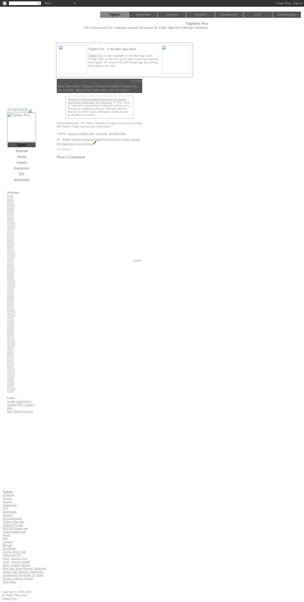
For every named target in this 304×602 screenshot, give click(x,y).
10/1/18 (11, 389)
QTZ (257, 14)
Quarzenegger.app (14, 531)
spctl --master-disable (16, 565)
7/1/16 (10, 332)
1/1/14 (10, 259)
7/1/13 (10, 244)
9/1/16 (10, 337)
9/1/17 (10, 367)
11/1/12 (11, 225)
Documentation (12, 518)
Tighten (114, 14)
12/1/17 (11, 374)
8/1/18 (10, 386)
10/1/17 (11, 369)
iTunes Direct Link (14, 552)
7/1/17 (10, 362)
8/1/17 (10, 364)
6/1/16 (10, 330)
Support (8, 515)
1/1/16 (10, 318)
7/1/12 (10, 215)
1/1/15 (10, 288)
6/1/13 (10, 242)
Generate (143, 14)
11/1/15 (11, 313)
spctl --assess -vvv (15, 558)
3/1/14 (10, 264)
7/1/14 (10, 274)
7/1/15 (10, 303)
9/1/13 (10, 249)
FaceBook (9, 548)
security (101, 133)
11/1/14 (11, 283)
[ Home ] (137, 260)
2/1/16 (10, 320)
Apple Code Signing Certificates (23, 572)
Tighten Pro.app (13, 525)
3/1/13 (10, 234)
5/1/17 (10, 357)
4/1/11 (10, 195)
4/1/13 (10, 237)
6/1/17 (10, 359)
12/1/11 (11, 205)
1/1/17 (10, 347)
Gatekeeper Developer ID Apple (23, 575)
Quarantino (229, 14)
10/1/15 (11, 310)
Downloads (287, 14)
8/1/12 (10, 217)
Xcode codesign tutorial (18, 578)
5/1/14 (10, 269)
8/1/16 (10, 335)
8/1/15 (10, 305)
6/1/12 (10, 212)
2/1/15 (10, 291)
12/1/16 (11, 344)
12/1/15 (11, 315)
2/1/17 (10, 349)
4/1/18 (10, 379)
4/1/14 (10, 266)
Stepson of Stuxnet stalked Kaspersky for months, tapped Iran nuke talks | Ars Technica (97, 101)
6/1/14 (10, 271)
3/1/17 (10, 352)
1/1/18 (10, 376)
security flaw (117, 133)
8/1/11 (10, 200)
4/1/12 (10, 207)
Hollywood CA (11, 555)
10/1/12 (11, 222)
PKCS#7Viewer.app (15, 528)
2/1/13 (10, 232)
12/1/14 (11, 286)
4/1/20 (10, 391)
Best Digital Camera (20, 411)
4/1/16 (10, 325)
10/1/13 (11, 251)
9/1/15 (10, 308)
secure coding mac (81, 133)
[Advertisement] (163, 145)
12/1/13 (11, 256)
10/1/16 (11, 340)
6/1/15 (10, 300)
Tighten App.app (13, 521)
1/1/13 (10, 229)
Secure (172, 14)
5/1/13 (10, 239)
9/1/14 (10, 278)
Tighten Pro (95, 55)
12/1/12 (11, 227)
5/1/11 (10, 198)
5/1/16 (10, 327)
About (6, 535)
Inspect (200, 14)
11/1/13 (11, 254)
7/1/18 (10, 384)
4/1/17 (10, 354)
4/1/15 (10, 296)
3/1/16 (10, 322)
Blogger (7, 545)
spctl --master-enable (16, 562)
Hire (5, 538)
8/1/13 (10, 247)
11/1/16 (11, 342)
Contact (8, 541)
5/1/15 (10, 298)
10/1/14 (11, 281)
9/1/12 (10, 220)
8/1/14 (10, 276)
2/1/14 (10, 261)
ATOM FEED (17, 109)
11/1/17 (11, 371)
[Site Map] (9, 582)
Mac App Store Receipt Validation (24, 568)
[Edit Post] (95, 144)
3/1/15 (10, 293)
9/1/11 (10, 203)
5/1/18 (10, 381)
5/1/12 (10, 210)
